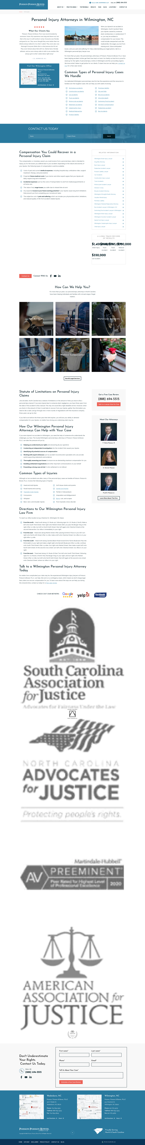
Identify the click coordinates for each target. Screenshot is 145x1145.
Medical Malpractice (75, 111)
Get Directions (42, 85)
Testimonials (84, 7)
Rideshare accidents (75, 104)
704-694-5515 (56, 1108)
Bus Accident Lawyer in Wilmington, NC (105, 207)
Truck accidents (74, 98)
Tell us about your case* (68, 1070)
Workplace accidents (76, 88)
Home (20, 11)
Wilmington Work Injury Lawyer (103, 213)
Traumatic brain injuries (31, 492)
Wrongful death (103, 98)
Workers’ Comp (98, 187)
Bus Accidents (102, 111)
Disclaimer (34, 1142)
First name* (63, 1051)
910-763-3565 (44, 81)
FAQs (99, 7)
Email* (93, 1061)
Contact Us (123, 7)
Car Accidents (98, 175)
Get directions (51, 1118)
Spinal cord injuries (62, 488)
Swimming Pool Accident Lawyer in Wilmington (107, 210)
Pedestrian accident (104, 108)
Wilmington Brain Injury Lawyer (103, 158)
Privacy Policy (45, 1142)
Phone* (62, 1061)
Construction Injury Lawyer (102, 178)
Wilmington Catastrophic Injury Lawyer (105, 223)
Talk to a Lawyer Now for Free (108, 404)
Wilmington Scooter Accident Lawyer (105, 217)
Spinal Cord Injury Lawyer (101, 220)
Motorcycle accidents (76, 101)
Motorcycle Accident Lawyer (102, 184)
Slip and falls (102, 91)
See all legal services (72, 378)
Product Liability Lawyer (101, 171)
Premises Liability (99, 200)
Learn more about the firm (109, 498)
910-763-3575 (46, 78)
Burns (58, 498)
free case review (51, 583)
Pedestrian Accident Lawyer (102, 168)
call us (119, 2)
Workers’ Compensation (106, 104)
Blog (105, 7)
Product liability (74, 114)
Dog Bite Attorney (99, 162)
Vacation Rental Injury (100, 197)
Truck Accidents (98, 181)
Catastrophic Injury (75, 108)
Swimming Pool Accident (106, 101)
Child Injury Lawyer (99, 226)
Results (93, 7)
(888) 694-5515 (108, 399)
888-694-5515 (47, 79)
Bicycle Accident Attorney (101, 191)
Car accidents (73, 95)
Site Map (26, 1142)
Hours (50, 85)
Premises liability (103, 88)
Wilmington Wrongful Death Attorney (105, 194)
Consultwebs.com (112, 1141)
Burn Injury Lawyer (99, 165)
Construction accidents (76, 91)
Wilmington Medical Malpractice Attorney (106, 204)
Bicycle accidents (104, 95)
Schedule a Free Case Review (71, 1082)
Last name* (95, 1051)
